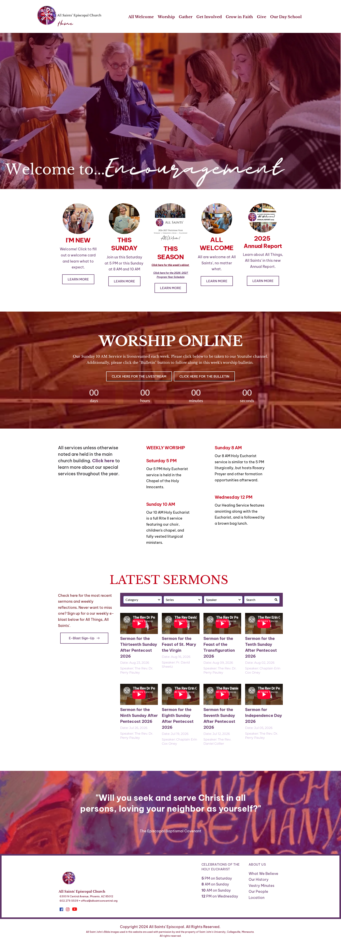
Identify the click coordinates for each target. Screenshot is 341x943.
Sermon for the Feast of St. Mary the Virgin (179, 644)
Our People (258, 891)
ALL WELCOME (217, 244)
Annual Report (263, 245)
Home (65, 23)
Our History (259, 879)
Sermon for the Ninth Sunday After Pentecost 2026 (139, 715)
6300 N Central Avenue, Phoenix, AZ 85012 (86, 896)
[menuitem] (141, 17)
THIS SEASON (170, 253)
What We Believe (263, 873)
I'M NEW (78, 240)
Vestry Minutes (262, 885)
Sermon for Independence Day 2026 (263, 715)
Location (256, 897)
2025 (263, 238)
